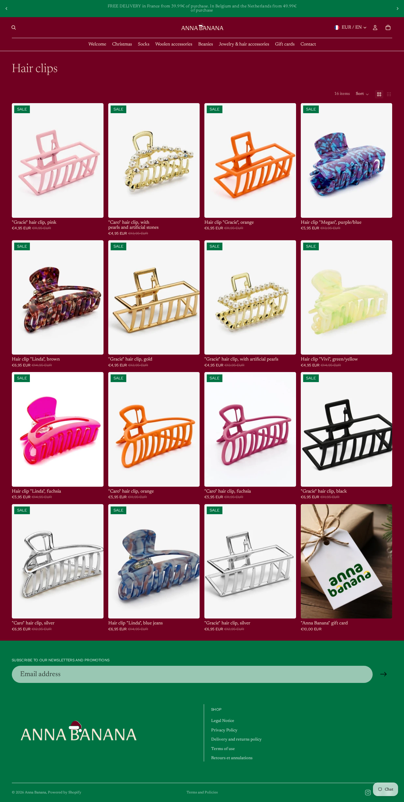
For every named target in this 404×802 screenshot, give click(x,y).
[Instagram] (367, 792)
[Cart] (388, 27)
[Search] (13, 27)
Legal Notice (222, 721)
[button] (362, 94)
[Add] (94, 208)
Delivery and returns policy (236, 740)
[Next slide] (397, 8)
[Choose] (383, 609)
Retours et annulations (232, 758)
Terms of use (223, 749)
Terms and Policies (202, 792)
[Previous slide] (6, 8)
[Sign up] (383, 674)
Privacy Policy (224, 730)
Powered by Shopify (64, 792)
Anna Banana (35, 792)
